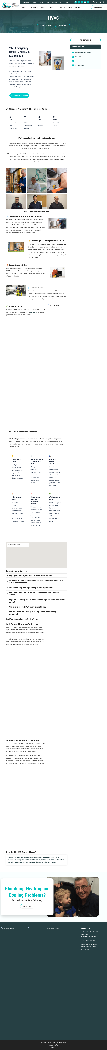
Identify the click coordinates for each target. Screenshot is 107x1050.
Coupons (78, 7)
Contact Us (27, 906)
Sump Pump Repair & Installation (82, 52)
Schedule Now (98, 7)
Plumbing (33, 7)
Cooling (53, 7)
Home (23, 7)
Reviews (26, 2)
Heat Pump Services (79, 65)
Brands (54, 2)
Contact (69, 2)
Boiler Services (78, 56)
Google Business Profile (88, 940)
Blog (47, 2)
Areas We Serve (37, 2)
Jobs (61, 2)
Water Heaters (65, 7)
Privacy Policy (53, 1044)
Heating (43, 7)
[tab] (36, 576)
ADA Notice (53, 1047)
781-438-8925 (98, 2)
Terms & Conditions (53, 1045)
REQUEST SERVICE (45, 26)
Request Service (85, 40)
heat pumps (33, 312)
